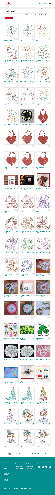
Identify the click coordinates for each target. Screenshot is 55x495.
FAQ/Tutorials (34, 8)
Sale (47, 8)
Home (5, 8)
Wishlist (5, 470)
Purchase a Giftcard (19, 466)
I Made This (26, 8)
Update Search (9, 17)
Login (40, 3)
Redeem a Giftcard (19, 468)
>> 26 (45, 453)
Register (45, 3)
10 (38, 453)
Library (5, 468)
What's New (11, 8)
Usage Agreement (7, 476)
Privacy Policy (6, 482)
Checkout (17, 470)
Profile (5, 466)
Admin (29, 488)
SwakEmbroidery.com (13, 4)
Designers (41, 8)
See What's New (29, 466)
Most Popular (19, 8)
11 (42, 453)
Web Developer (24, 488)
